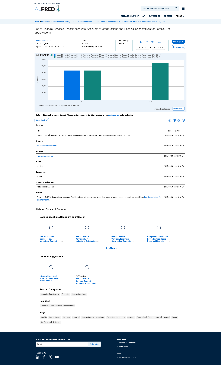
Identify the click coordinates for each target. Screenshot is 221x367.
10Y (152, 42)
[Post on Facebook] (174, 120)
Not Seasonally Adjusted (50, 322)
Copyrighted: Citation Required (149, 317)
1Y (141, 42)
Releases (45, 22)
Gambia (44, 317)
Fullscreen (177, 109)
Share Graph (41, 120)
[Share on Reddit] (178, 120)
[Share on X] (170, 120)
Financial (76, 317)
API (143, 16)
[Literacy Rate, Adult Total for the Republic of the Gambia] (51, 267)
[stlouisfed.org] (47, 3)
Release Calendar (130, 16)
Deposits (66, 317)
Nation (174, 317)
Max (159, 42)
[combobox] (160, 8)
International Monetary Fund (48, 145)
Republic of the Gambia (50, 294)
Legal (119, 353)
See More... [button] (111, 248)
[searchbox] (160, 8)
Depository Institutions (116, 317)
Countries (66, 294)
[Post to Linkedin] (183, 120)
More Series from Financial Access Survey (57, 306)
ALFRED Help (122, 346)
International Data (79, 294)
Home (37, 22)
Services (130, 317)
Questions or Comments (126, 343)
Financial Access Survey (60, 22)
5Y (146, 42)
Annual (167, 317)
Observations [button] (42, 41)
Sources (168, 16)
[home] (48, 8)
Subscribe (94, 344)
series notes (113, 115)
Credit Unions (54, 317)
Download (177, 47)
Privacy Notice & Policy (126, 357)
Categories (154, 16)
